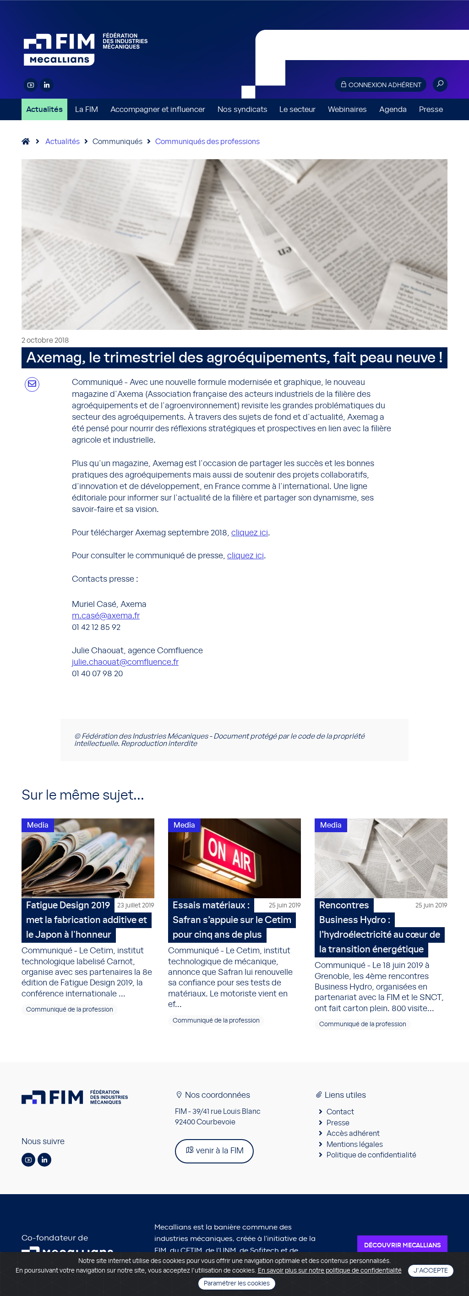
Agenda (393, 109)
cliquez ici (249, 533)
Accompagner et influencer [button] (157, 109)
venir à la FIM (219, 1151)
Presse (431, 109)
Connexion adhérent (384, 85)
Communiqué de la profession (69, 1010)
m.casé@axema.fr (106, 616)
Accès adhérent (353, 1133)
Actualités (44, 109)
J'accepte (431, 1271)
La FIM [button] (86, 109)
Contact (340, 1112)
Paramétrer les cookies (237, 1283)
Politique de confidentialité (371, 1155)
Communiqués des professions (207, 141)
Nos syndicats (242, 109)
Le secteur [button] (297, 109)
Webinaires (347, 109)
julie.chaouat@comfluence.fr (125, 662)
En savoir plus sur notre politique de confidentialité (330, 1271)
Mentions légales (355, 1144)
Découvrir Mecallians (402, 1245)
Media (38, 825)
